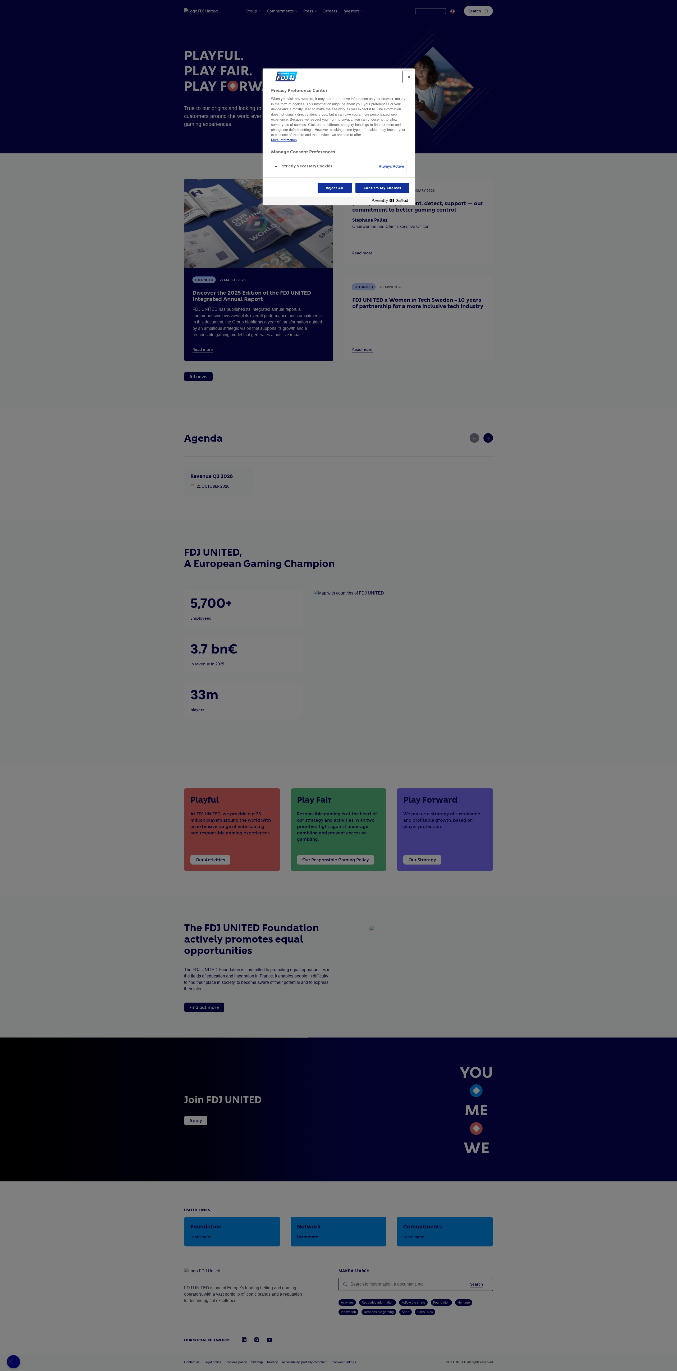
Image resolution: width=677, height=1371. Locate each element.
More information (284, 140)
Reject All (335, 188)
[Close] (409, 77)
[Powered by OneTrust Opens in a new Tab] (392, 201)
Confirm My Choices (382, 188)
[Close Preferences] (13, 1361)
